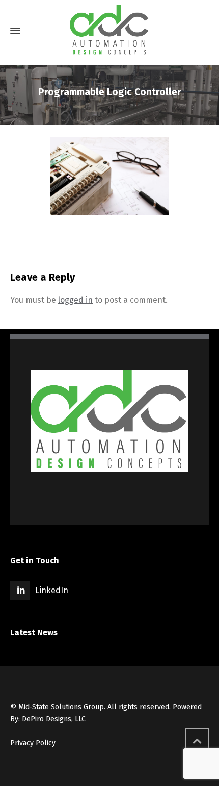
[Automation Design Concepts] (109, 30)
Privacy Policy (33, 743)
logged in (75, 300)
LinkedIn (51, 590)
